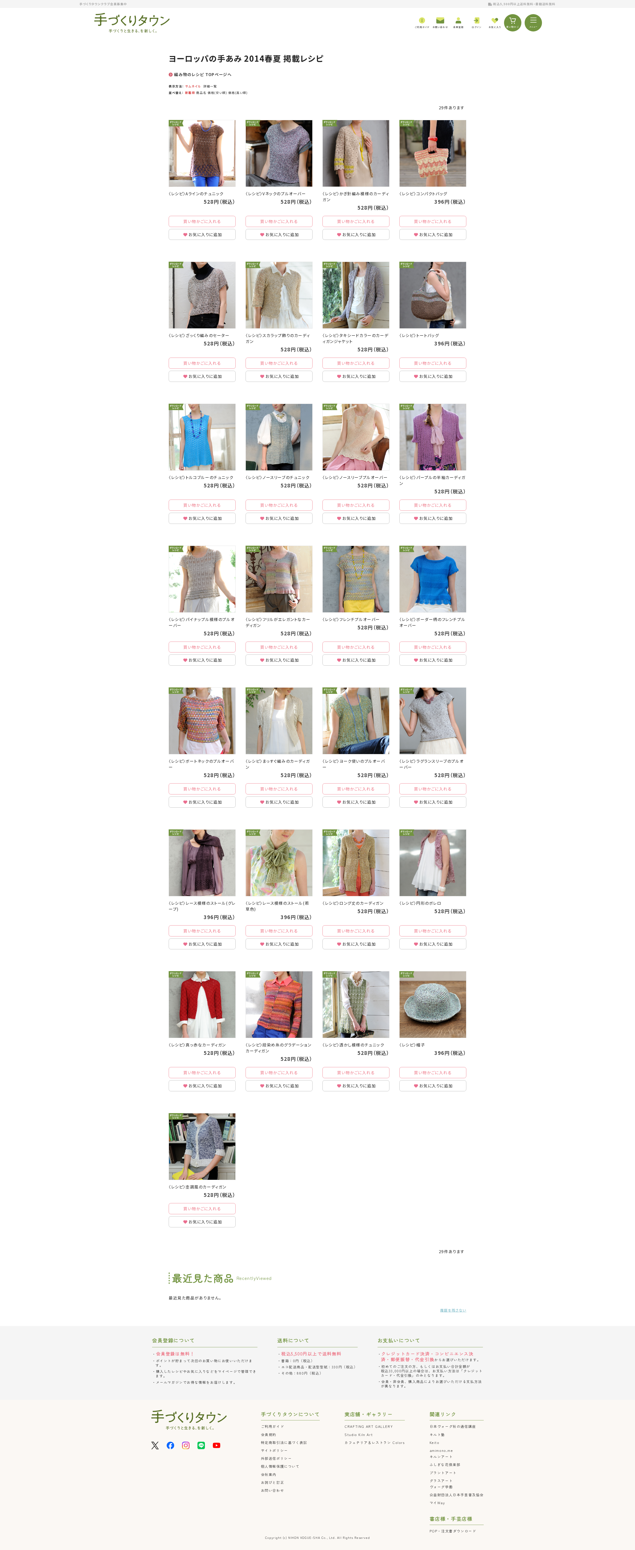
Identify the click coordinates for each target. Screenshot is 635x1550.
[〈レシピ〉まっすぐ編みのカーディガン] (279, 720)
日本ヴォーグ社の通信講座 (453, 1426)
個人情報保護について (280, 1466)
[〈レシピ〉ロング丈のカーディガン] (355, 862)
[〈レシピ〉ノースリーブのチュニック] (279, 437)
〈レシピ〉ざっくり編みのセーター (199, 335)
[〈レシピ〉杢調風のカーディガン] (202, 1146)
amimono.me (441, 1450)
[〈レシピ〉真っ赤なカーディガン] (202, 1004)
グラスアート (441, 1480)
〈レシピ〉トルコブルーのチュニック (201, 477)
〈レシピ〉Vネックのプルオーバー (276, 194)
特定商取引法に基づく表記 (284, 1442)
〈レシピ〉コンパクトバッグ (423, 194)
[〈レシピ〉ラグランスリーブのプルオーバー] (432, 720)
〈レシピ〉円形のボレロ (420, 903)
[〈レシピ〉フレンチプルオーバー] (355, 579)
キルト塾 (437, 1434)
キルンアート (441, 1456)
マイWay (437, 1502)
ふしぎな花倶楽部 (445, 1464)
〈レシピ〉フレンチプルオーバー (351, 619)
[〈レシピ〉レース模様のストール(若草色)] (279, 862)
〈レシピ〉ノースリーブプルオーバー (355, 477)
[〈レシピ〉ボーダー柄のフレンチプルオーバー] (432, 579)
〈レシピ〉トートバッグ (419, 335)
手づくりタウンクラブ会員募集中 (103, 4)
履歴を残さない (453, 1310)
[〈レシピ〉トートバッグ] (432, 295)
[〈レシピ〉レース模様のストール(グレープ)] (202, 862)
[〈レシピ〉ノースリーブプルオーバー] (355, 437)
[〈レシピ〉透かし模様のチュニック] (355, 1004)
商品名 (201, 92)
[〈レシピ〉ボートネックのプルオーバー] (202, 720)
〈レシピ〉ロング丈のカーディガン (353, 903)
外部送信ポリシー (276, 1458)
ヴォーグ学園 (441, 1486)
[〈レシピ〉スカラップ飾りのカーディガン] (279, 295)
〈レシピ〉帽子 (412, 1045)
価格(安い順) (217, 92)
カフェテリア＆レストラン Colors (375, 1442)
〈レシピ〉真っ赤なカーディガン (197, 1045)
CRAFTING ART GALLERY (369, 1426)
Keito (435, 1442)
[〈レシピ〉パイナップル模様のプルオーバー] (202, 579)
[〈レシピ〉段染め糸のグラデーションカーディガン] (279, 1004)
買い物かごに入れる (202, 221)
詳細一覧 (210, 86)
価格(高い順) (238, 92)
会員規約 (268, 1434)
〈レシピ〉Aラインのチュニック (196, 194)
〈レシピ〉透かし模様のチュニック (353, 1045)
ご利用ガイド (272, 1426)
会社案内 (268, 1474)
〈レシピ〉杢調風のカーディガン (197, 1187)
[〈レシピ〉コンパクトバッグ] (432, 153)
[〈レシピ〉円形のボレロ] (432, 862)
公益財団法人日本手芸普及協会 (457, 1494)
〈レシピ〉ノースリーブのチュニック (277, 477)
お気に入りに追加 (205, 234)
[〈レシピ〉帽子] (432, 1004)
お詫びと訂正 (272, 1482)
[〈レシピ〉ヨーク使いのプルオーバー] (355, 720)
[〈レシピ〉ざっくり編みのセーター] (202, 295)
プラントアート (443, 1472)
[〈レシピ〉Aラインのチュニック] (202, 153)
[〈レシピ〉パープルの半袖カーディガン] (432, 437)
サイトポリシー (274, 1450)
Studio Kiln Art (359, 1434)
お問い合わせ (272, 1490)
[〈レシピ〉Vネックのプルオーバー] (279, 153)
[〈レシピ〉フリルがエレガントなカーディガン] (279, 579)
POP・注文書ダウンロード (453, 1530)
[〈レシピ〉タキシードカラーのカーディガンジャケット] (355, 295)
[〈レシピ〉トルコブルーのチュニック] (202, 437)
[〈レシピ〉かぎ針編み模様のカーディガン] (355, 153)
